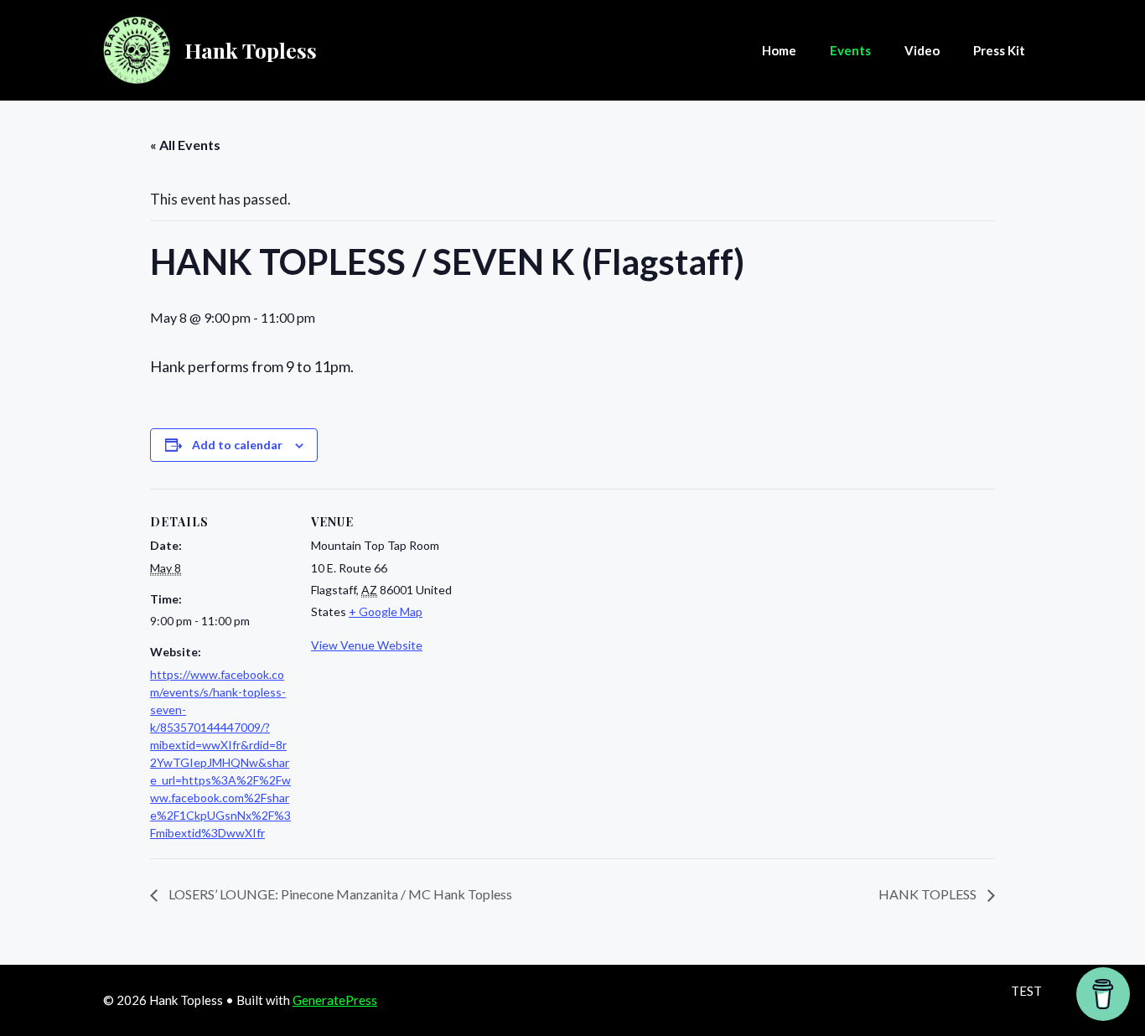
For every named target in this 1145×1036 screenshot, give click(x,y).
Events (850, 50)
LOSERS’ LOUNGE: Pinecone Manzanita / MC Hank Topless (339, 894)
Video (922, 50)
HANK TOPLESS (928, 894)
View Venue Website (366, 645)
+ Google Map (385, 611)
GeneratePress (335, 1000)
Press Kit (999, 50)
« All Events (185, 145)
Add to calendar (237, 445)
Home (779, 50)
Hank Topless (250, 50)
